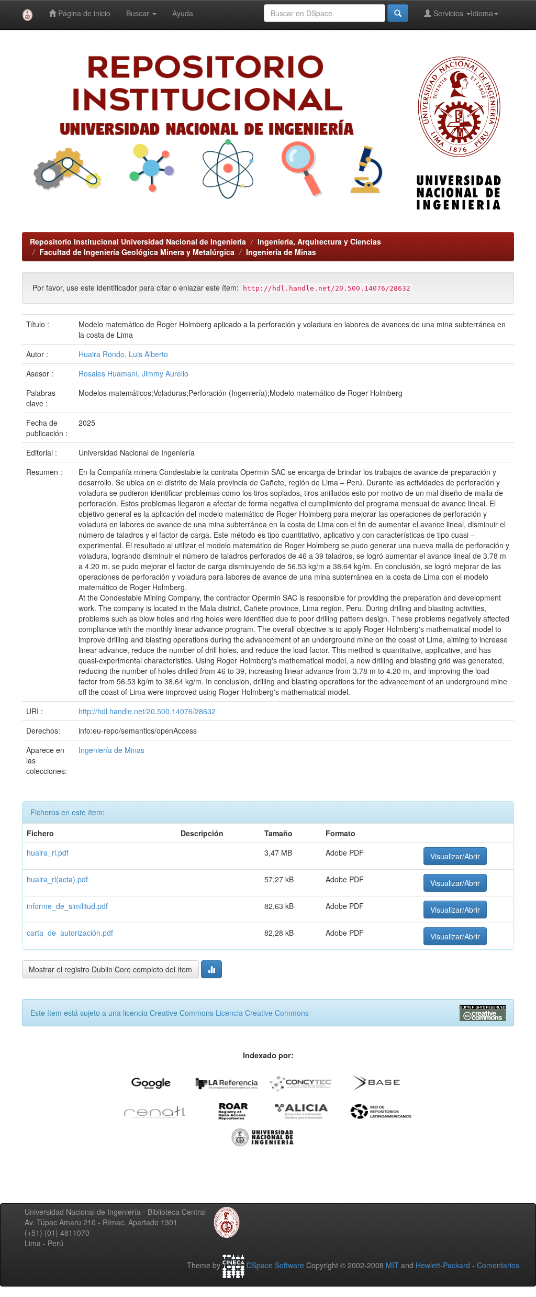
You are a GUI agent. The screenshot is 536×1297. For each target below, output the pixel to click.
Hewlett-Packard (443, 1265)
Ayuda (182, 13)
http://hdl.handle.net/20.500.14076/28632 (147, 711)
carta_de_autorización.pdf (70, 932)
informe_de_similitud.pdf (67, 906)
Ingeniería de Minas (281, 252)
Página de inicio (83, 13)
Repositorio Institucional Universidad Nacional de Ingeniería (138, 241)
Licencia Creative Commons (262, 1012)
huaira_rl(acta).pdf (57, 879)
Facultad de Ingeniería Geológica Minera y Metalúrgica (136, 252)
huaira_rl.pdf (48, 852)
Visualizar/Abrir (455, 856)
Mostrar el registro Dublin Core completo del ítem (110, 969)
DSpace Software (275, 1265)
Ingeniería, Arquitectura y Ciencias (319, 241)
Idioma (482, 13)
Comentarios (498, 1265)
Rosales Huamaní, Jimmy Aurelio (133, 373)
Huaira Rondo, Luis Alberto (123, 354)
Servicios (448, 13)
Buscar (138, 13)
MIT (392, 1265)
